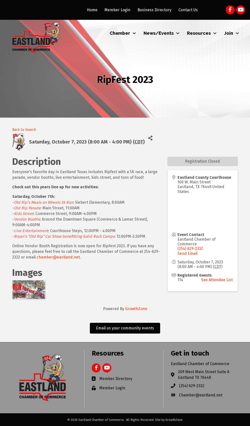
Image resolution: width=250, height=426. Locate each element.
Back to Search (24, 130)
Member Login (117, 10)
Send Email (187, 253)
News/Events (159, 33)
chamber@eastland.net (58, 257)
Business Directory (154, 10)
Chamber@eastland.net (200, 395)
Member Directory (115, 378)
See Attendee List (217, 280)
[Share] (150, 138)
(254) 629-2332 (190, 248)
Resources (199, 33)
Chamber (120, 33)
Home (92, 10)
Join (228, 33)
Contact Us (188, 10)
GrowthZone (136, 308)
